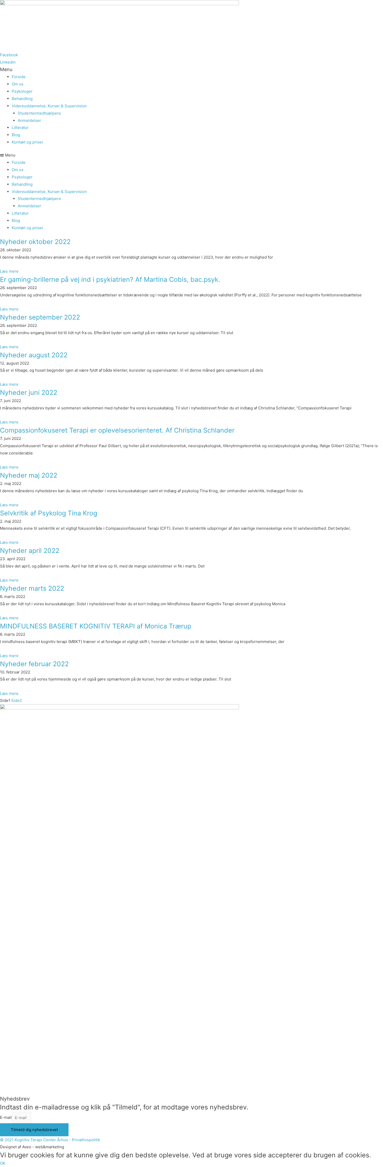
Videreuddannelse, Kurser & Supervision (49, 105)
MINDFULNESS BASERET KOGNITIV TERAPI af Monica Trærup (95, 626)
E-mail (6, 1117)
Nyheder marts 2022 (32, 588)
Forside (19, 76)
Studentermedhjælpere (39, 113)
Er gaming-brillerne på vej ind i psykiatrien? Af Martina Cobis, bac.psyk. (111, 279)
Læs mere (9, 271)
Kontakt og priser (27, 142)
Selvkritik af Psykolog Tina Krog (48, 513)
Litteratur (20, 127)
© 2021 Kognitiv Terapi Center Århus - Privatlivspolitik (50, 1139)
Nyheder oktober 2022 (35, 242)
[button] (191, 155)
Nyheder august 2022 (33, 355)
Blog (16, 134)
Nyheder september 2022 (40, 317)
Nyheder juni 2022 (28, 392)
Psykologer (22, 91)
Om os (17, 84)
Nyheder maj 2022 (28, 475)
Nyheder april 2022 (29, 550)
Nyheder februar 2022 (34, 664)
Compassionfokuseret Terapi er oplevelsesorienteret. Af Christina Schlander (117, 430)
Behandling (22, 98)
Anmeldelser (29, 120)
